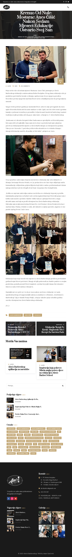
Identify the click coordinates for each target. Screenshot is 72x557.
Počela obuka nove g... (23, 527)
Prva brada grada (34, 450)
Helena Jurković (57, 444)
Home (35, 35)
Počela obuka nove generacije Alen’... (27, 414)
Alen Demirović (12, 431)
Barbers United (37, 434)
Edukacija (57, 438)
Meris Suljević (34, 447)
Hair (16, 86)
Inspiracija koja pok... (22, 520)
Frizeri (21, 444)
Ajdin (12, 364)
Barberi (27, 434)
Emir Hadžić (20, 441)
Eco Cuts (48, 438)
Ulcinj (33, 453)
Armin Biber (11, 434)
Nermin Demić (56, 447)
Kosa (14, 447)
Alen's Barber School (54, 428)
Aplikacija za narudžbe (48, 431)
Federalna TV (12, 444)
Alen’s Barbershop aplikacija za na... (27, 399)
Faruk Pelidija (53, 441)
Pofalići (16, 450)
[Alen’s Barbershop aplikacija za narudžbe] (20, 353)
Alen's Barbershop (15, 315)
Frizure (28, 444)
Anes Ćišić (28, 315)
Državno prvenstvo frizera (34, 438)
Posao (24, 450)
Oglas (9, 450)
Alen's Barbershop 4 (38, 428)
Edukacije (38, 315)
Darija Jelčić (12, 438)
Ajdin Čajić (11, 428)
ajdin (9, 86)
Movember (45, 447)
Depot (21, 438)
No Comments (25, 86)
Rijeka (45, 450)
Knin (9, 447)
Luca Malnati (23, 447)
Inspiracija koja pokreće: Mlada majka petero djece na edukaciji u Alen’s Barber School (51, 372)
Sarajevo (52, 450)
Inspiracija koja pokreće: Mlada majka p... (28, 407)
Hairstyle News (44, 444)
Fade (45, 441)
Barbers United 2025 (51, 434)
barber (20, 434)
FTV (35, 444)
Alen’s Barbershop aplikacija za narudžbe (18, 368)
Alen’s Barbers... (21, 512)
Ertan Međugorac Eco (33, 441)
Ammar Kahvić (24, 431)
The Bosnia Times (23, 453)
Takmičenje (11, 453)
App (59, 431)
